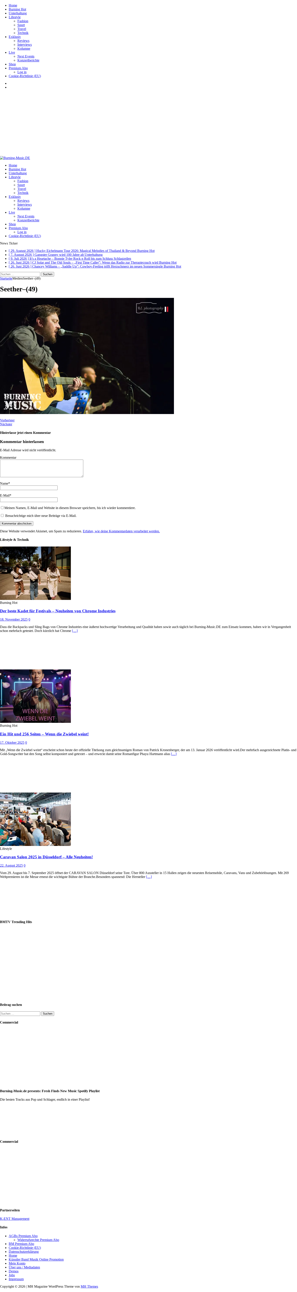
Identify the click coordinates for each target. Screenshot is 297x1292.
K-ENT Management (14, 1219)
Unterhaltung (18, 13)
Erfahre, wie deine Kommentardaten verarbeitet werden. (121, 531)
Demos (13, 1271)
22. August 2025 (11, 865)
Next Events (25, 56)
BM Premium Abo (21, 1244)
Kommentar (8, 457)
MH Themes (89, 1286)
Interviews (24, 44)
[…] (75, 631)
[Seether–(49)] (87, 413)
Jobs (12, 1275)
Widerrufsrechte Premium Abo (38, 1240)
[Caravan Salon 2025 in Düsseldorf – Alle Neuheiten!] (35, 845)
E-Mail (5, 495)
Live (12, 52)
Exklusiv (15, 37)
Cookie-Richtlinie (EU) (25, 76)
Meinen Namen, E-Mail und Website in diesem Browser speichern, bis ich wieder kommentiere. (70, 508)
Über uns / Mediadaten (24, 1267)
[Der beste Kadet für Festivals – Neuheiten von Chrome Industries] (35, 599)
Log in (22, 72)
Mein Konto (17, 1263)
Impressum (16, 1279)
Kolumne (23, 48)
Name (4, 483)
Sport (21, 25)
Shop (12, 64)
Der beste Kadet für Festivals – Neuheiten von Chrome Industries (57, 611)
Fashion (22, 21)
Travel (21, 29)
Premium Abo (18, 68)
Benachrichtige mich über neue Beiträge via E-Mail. (41, 516)
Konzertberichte (28, 60)
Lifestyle (15, 17)
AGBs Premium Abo (23, 1236)
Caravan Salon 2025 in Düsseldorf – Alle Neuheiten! (46, 857)
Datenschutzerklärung (24, 1251)
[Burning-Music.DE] (15, 158)
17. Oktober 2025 (12, 742)
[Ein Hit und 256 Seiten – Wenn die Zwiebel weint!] (35, 721)
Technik (22, 33)
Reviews (23, 40)
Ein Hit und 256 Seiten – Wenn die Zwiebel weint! (44, 734)
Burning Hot (17, 9)
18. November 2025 (14, 619)
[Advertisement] (148, 123)
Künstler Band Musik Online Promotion (36, 1259)
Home (13, 5)
